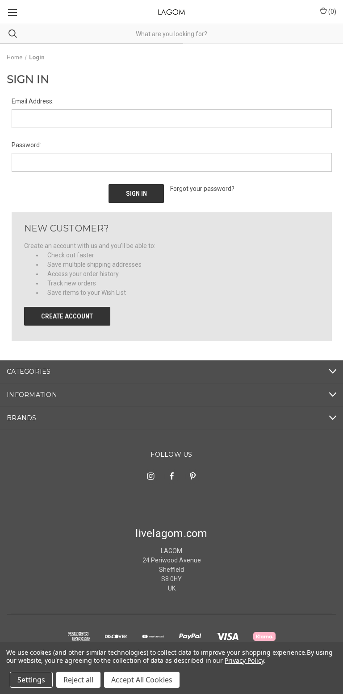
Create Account (67, 316)
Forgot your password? (202, 188)
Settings (31, 680)
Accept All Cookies (141, 680)
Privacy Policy (244, 660)
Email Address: (33, 101)
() (331, 11)
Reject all (78, 680)
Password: (26, 145)
